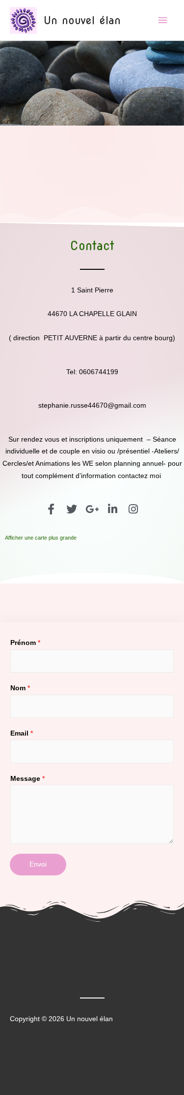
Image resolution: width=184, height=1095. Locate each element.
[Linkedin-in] (112, 509)
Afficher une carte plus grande (41, 538)
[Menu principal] (163, 20)
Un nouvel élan (82, 20)
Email (21, 733)
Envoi (38, 864)
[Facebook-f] (51, 509)
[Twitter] (71, 509)
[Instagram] (133, 509)
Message (27, 778)
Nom (20, 688)
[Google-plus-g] (92, 509)
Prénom (25, 642)
